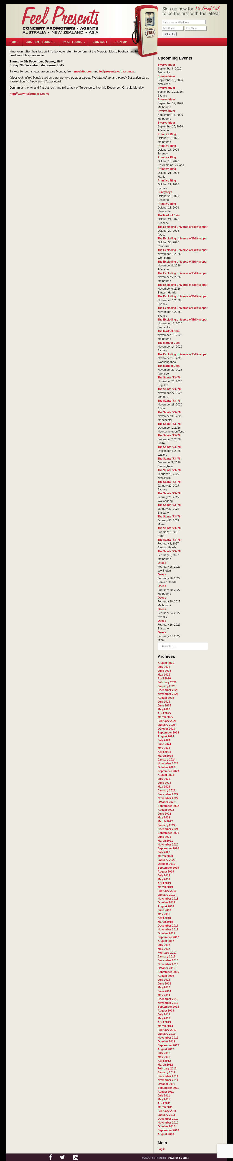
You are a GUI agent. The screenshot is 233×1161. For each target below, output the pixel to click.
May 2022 (164, 817)
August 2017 (166, 941)
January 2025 (166, 724)
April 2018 (164, 918)
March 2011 (165, 1107)
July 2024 (164, 740)
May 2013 (164, 1018)
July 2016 (164, 979)
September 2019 (168, 867)
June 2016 (164, 983)
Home (14, 42)
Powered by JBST (178, 1157)
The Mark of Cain (169, 215)
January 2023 (166, 790)
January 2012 (166, 1072)
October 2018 (166, 902)
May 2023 (164, 786)
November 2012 (168, 1037)
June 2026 (164, 670)
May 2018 (164, 914)
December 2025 (168, 690)
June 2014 (164, 991)
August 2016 (166, 975)
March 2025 (165, 717)
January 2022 (166, 825)
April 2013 (164, 1022)
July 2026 (164, 667)
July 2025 (164, 701)
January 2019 (166, 894)
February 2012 (167, 1068)
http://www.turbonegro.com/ (29, 93)
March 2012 (165, 1064)
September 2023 (168, 771)
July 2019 (164, 875)
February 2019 (167, 891)
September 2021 (168, 833)
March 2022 (165, 821)
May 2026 (164, 674)
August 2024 (166, 736)
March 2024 (165, 755)
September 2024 (168, 732)
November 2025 (168, 694)
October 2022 (166, 802)
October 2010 (166, 1126)
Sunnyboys (165, 192)
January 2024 (166, 759)
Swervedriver (166, 64)
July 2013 (164, 1014)
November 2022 (168, 798)
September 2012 (168, 1045)
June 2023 (164, 782)
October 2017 (166, 933)
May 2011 (164, 1099)
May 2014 (164, 995)
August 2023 (166, 775)
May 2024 (164, 748)
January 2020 (166, 860)
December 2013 (168, 999)
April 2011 (164, 1103)
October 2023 (166, 767)
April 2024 (164, 751)
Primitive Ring (167, 134)
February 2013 (167, 1030)
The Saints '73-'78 (169, 377)
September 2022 (168, 806)
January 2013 (166, 1033)
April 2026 (164, 678)
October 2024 (166, 728)
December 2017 (168, 925)
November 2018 (168, 898)
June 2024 (164, 744)
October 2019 (166, 863)
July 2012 (164, 1053)
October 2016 (166, 968)
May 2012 (164, 1057)
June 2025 (164, 705)
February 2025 (167, 721)
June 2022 (164, 813)
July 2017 (164, 945)
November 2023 (168, 763)
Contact (100, 42)
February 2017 (167, 952)
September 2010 (168, 1130)
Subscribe (170, 34)
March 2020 (165, 856)
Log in (161, 1149)
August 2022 (166, 809)
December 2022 (168, 794)
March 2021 (165, 840)
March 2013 (165, 1026)
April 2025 (164, 713)
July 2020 (164, 852)
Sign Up (120, 42)
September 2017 (168, 937)
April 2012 (164, 1060)
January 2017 (166, 956)
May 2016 (164, 987)
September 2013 (168, 1006)
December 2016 (168, 960)
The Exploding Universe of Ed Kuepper (183, 227)
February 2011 (167, 1111)
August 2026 (166, 663)
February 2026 (167, 682)
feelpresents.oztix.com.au (117, 71)
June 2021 (164, 836)
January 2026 (166, 686)
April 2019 (164, 883)
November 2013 (168, 1002)
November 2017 (168, 929)
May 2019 (164, 879)
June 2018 (164, 910)
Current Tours (39, 42)
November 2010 (168, 1122)
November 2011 (168, 1080)
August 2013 (166, 1010)
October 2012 (166, 1041)
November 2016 (168, 964)
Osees (162, 562)
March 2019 (165, 887)
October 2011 (166, 1084)
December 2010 (168, 1118)
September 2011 (168, 1087)
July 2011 (164, 1095)
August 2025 (166, 697)
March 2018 (165, 921)
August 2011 (166, 1091)
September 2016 (168, 972)
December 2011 (168, 1076)
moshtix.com (83, 71)
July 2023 (164, 779)
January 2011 (166, 1114)
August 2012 (166, 1049)
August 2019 (166, 871)
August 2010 (166, 1134)
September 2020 (168, 848)
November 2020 (168, 844)
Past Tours (73, 42)
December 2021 (168, 829)
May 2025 (164, 709)
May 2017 (164, 948)
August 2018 (166, 906)
